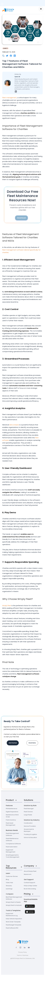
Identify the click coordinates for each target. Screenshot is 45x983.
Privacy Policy (22, 952)
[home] (11, 10)
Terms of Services (22, 955)
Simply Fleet (6, 606)
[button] (41, 9)
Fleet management (9, 98)
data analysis (14, 425)
